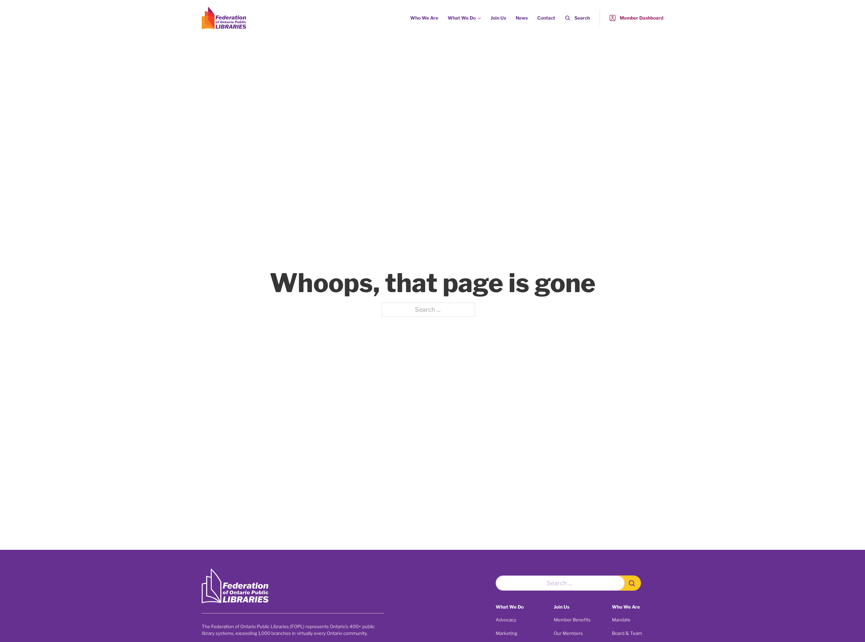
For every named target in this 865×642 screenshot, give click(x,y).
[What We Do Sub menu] (479, 18)
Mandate (621, 619)
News (522, 18)
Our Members (568, 633)
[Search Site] (633, 583)
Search (582, 18)
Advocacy (506, 619)
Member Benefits (572, 619)
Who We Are (424, 18)
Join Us (498, 18)
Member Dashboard (641, 18)
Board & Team (627, 633)
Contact (546, 18)
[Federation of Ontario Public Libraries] (235, 586)
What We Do (462, 18)
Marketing (506, 633)
